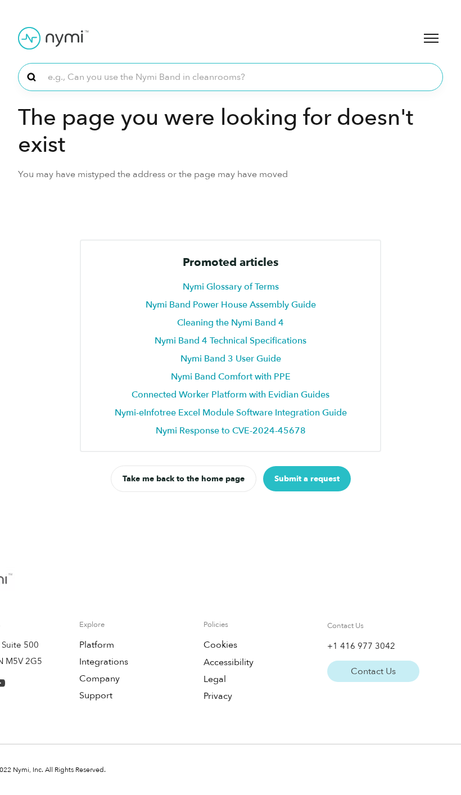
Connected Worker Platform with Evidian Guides (230, 395)
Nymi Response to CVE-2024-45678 (231, 430)
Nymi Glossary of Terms (231, 287)
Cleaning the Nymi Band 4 (230, 323)
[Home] (53, 38)
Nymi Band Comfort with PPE (231, 377)
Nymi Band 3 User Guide (230, 359)
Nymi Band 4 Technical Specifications (230, 341)
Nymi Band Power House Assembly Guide (231, 305)
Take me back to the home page (184, 478)
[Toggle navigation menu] (431, 38)
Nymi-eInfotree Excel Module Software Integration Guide (231, 412)
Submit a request (307, 478)
